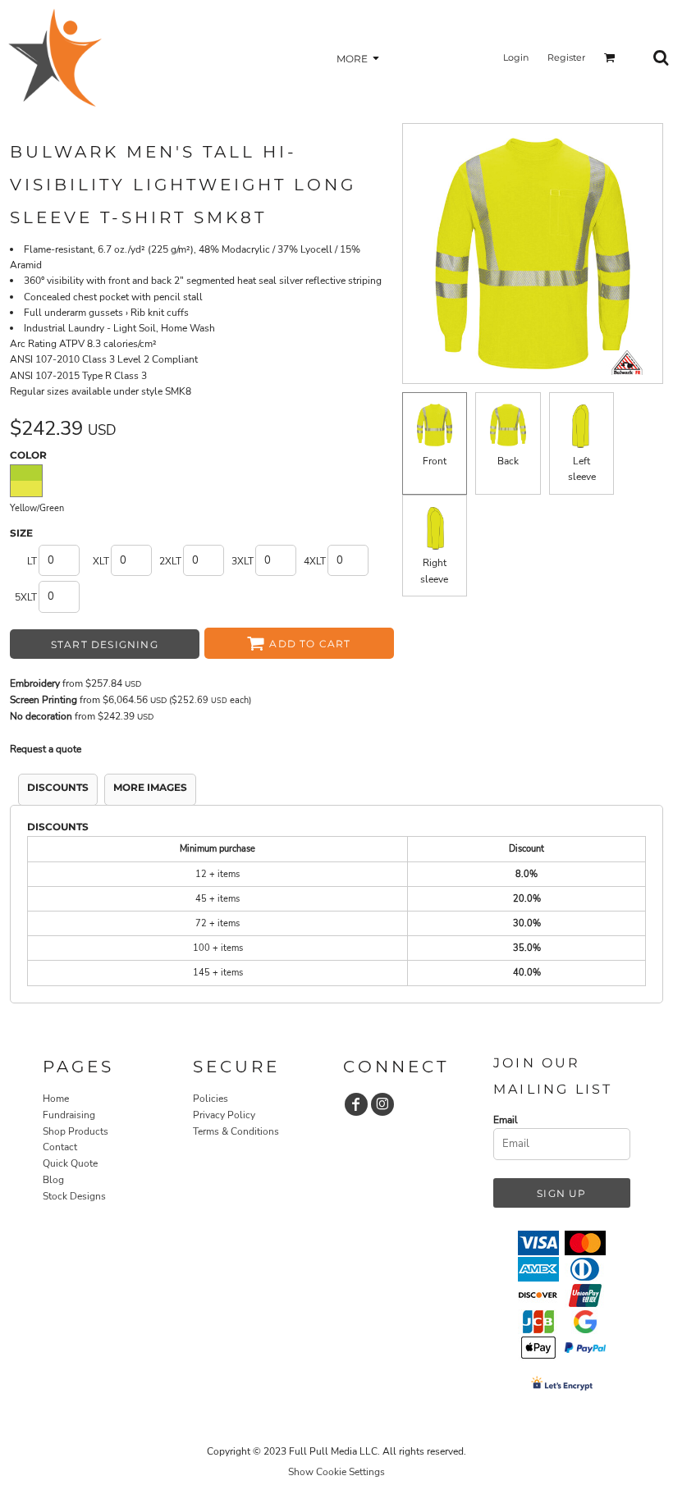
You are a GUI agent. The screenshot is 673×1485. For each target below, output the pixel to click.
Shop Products (75, 1131)
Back (508, 461)
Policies (210, 1098)
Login (516, 57)
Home (56, 1098)
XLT (101, 561)
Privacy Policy (224, 1115)
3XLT (242, 561)
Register (566, 57)
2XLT (170, 561)
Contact (60, 1147)
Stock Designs (74, 1196)
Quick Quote (70, 1163)
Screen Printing (43, 699)
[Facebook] (356, 1104)
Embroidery (35, 683)
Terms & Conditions (236, 1131)
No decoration (41, 716)
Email (505, 1119)
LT (32, 561)
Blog (53, 1179)
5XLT (26, 597)
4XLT (315, 561)
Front (434, 461)
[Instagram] (382, 1104)
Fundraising (69, 1115)
